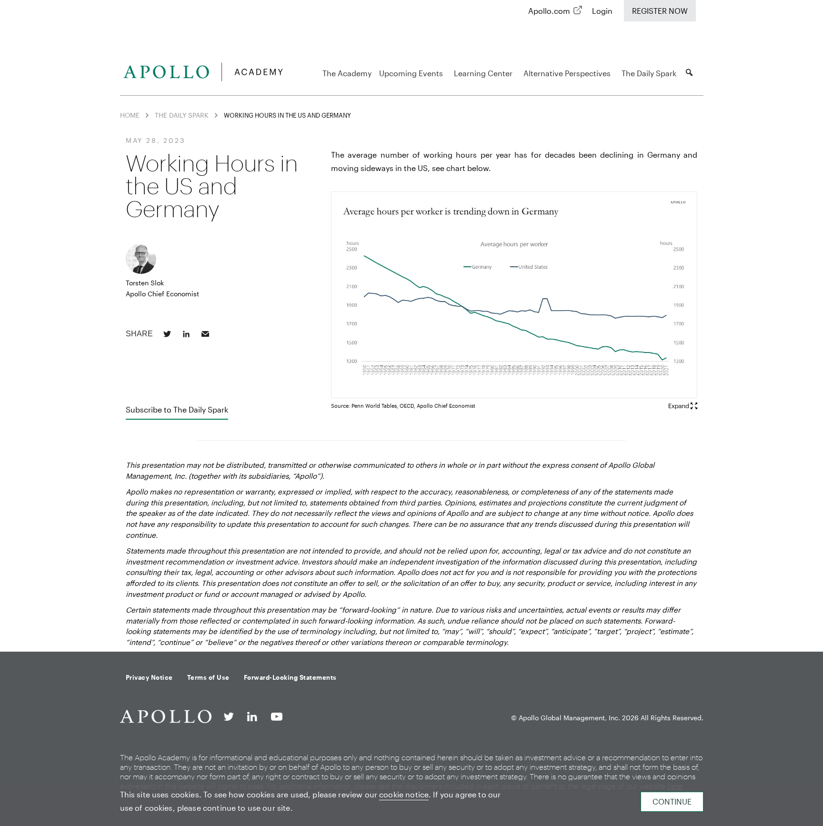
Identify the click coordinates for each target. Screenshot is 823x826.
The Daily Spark (649, 73)
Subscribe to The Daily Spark (177, 409)
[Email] (205, 333)
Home (130, 115)
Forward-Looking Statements (290, 677)
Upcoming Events (411, 73)
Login (602, 10)
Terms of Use (208, 677)
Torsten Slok (145, 283)
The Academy (346, 73)
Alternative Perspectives (567, 73)
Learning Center (483, 73)
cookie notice (404, 794)
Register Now (660, 10)
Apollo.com (549, 10)
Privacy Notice (149, 677)
